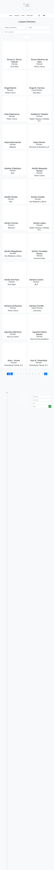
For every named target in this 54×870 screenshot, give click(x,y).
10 (38, 374)
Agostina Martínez (12, 332)
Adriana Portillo (37, 306)
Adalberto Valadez (39, 114)
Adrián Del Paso (11, 279)
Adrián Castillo (38, 197)
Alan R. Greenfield (38, 360)
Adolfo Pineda (10, 197)
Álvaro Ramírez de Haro (39, 60)
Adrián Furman (11, 223)
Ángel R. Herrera (37, 88)
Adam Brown (39, 142)
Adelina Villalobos (12, 168)
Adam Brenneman (12, 142)
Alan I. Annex (14, 360)
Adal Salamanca (11, 114)
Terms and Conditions (21, 399)
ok (50, 406)
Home (10, 15)
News (23, 15)
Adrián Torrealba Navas (39, 252)
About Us (21, 393)
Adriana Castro (36, 279)
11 (42, 374)
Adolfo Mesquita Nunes (39, 169)
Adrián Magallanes (13, 251)
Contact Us (22, 396)
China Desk (30, 15)
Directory (16, 15)
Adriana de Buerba (13, 306)
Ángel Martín (10, 88)
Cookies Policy (23, 403)
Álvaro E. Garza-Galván (14, 60)
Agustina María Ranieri (39, 333)
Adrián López (39, 223)
